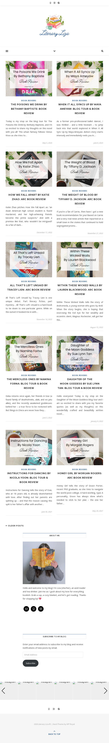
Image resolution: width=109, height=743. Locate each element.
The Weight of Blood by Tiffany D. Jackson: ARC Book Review (79, 199)
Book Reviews (28, 100)
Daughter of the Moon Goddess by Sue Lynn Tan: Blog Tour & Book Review (80, 383)
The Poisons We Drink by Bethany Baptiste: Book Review (29, 109)
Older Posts (16, 526)
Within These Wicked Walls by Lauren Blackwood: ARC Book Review (79, 290)
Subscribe (30, 663)
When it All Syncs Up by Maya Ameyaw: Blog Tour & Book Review (79, 109)
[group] (9, 691)
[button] (54, 697)
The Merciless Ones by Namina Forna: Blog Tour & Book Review (29, 383)
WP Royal (71, 724)
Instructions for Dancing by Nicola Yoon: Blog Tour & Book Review (29, 478)
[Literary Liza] (54, 25)
